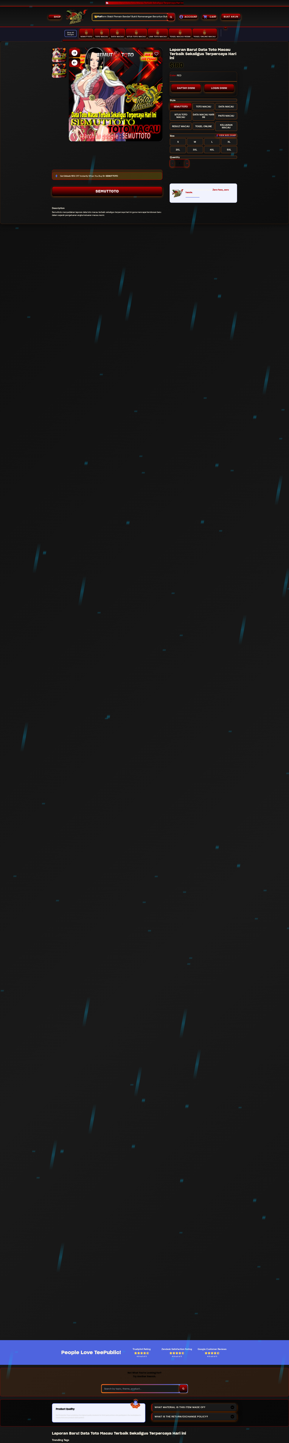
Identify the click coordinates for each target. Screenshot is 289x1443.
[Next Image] (74, 52)
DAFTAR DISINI (186, 88)
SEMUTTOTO (107, 191)
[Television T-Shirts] (139, 40)
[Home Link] (76, 17)
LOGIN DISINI (219, 88)
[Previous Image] (74, 62)
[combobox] (130, 17)
